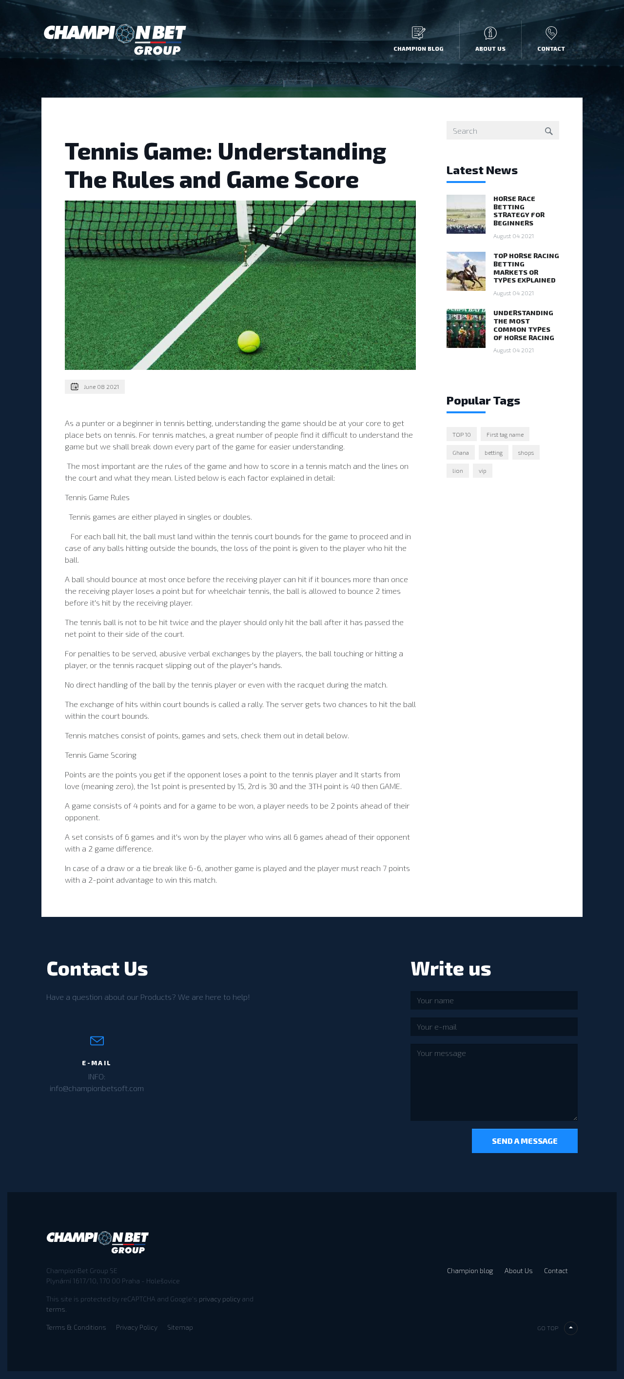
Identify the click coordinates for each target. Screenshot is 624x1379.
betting (494, 452)
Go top (547, 1327)
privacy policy (219, 1299)
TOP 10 (461, 434)
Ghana (460, 452)
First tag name (505, 434)
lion (457, 470)
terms (55, 1309)
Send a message (525, 1140)
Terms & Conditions (76, 1327)
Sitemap (180, 1327)
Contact (551, 48)
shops (526, 452)
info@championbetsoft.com (97, 1088)
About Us (490, 48)
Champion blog (418, 48)
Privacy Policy (136, 1327)
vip (483, 470)
